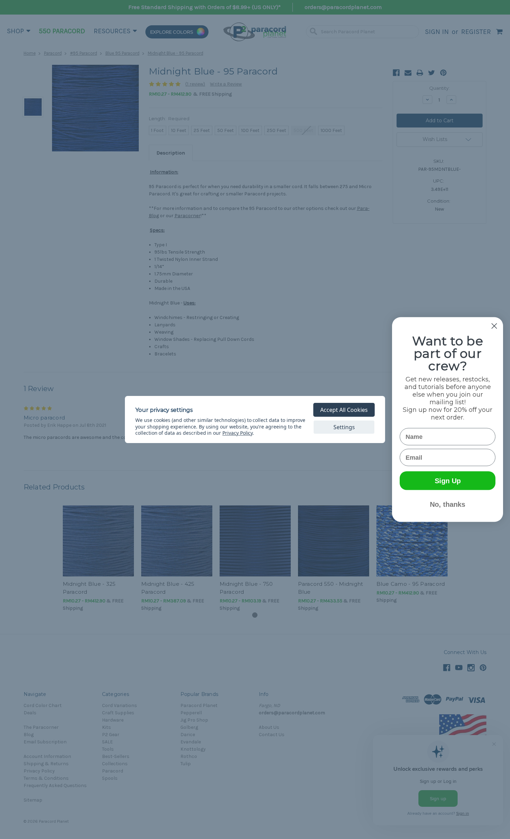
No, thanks (447, 504)
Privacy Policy (237, 433)
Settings (344, 427)
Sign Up (448, 481)
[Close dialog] (494, 326)
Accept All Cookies (344, 410)
